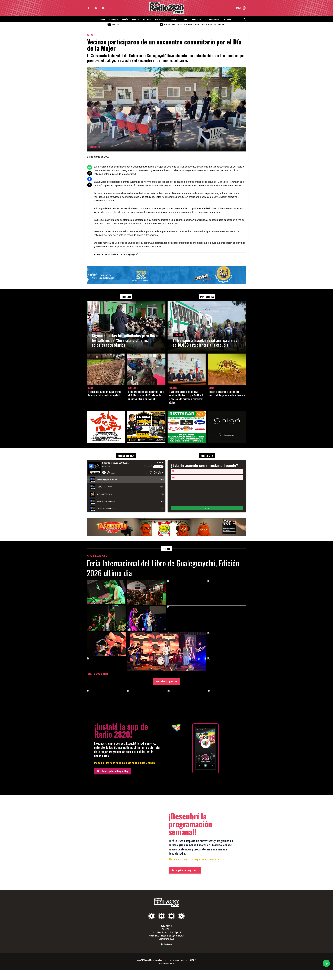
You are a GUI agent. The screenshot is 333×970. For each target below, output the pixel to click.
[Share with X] (89, 185)
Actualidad (160, 19)
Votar (207, 508)
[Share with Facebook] (89, 179)
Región (125, 19)
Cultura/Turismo (212, 19)
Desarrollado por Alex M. (166, 963)
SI (173, 471)
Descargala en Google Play (115, 771)
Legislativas (174, 19)
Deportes (196, 19)
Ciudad (102, 19)
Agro (186, 19)
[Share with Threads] (89, 173)
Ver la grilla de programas (184, 870)
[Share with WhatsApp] (89, 167)
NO (173, 477)
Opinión (227, 19)
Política (147, 19)
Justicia (135, 19)
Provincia (113, 19)
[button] (102, 20)
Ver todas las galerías (166, 681)
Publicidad (168, 944)
